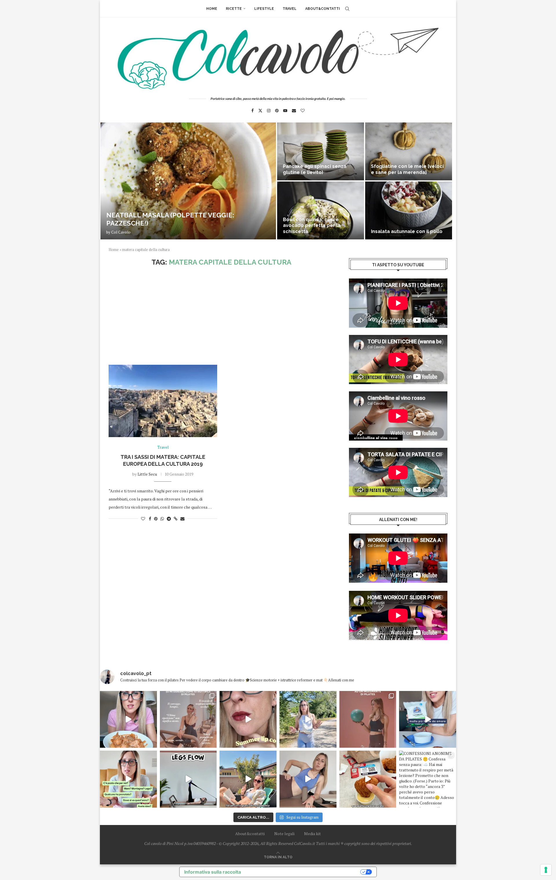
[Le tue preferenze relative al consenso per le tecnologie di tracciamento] (545, 869)
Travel (290, 9)
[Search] (347, 8)
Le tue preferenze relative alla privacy (303, 872)
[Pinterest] (277, 111)
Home (211, 9)
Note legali (284, 833)
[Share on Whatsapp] (162, 518)
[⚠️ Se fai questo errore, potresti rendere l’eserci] (307, 779)
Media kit (312, 833)
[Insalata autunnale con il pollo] (408, 210)
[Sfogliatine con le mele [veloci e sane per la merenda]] (408, 151)
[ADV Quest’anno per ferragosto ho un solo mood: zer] (128, 779)
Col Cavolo (121, 232)
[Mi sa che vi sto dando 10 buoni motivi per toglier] (188, 719)
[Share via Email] (182, 518)
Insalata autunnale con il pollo (406, 231)
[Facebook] (252, 111)
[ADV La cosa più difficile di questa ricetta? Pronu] (427, 719)
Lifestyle (264, 9)
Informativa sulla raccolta (212, 872)
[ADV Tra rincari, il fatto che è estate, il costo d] (248, 779)
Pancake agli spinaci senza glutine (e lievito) (314, 169)
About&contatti (322, 9)
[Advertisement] (221, 315)
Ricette (234, 9)
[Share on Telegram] (169, 518)
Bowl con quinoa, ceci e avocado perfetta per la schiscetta (312, 225)
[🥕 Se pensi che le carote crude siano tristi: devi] (128, 719)
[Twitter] (260, 111)
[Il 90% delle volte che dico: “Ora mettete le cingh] (188, 779)
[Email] (294, 111)
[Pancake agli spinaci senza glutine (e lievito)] (320, 151)
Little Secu (147, 474)
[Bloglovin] (303, 111)
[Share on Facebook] (150, 518)
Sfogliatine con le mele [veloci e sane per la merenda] (407, 169)
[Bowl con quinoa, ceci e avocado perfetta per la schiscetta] (320, 210)
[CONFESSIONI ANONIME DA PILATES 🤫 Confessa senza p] (427, 779)
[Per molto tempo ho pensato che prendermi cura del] (307, 719)
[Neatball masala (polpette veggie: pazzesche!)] (188, 180)
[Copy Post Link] (176, 518)
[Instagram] (268, 111)
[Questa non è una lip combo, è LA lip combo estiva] (248, 719)
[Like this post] (143, 518)
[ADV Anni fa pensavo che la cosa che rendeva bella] (367, 779)
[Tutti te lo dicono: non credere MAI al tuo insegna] (367, 719)
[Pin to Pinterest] (156, 518)
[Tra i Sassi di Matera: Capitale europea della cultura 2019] (163, 401)
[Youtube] (285, 111)
